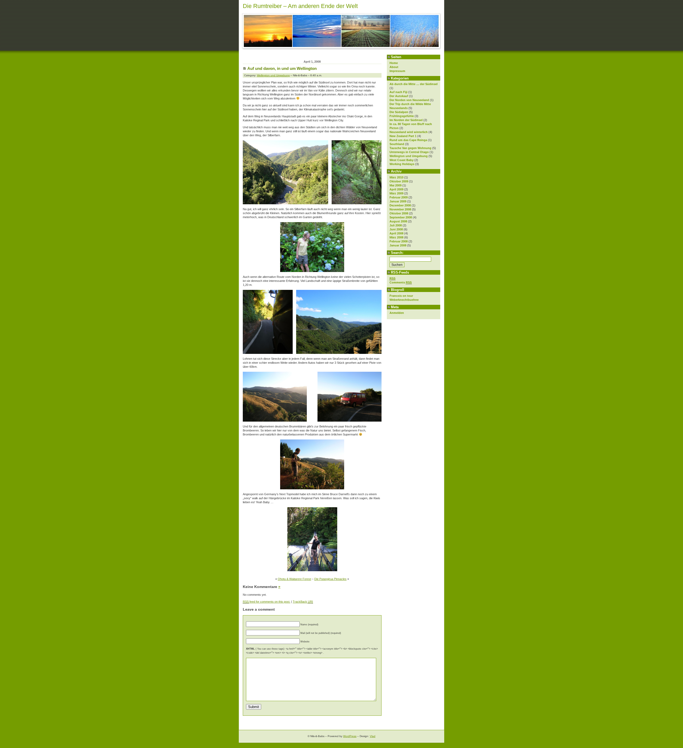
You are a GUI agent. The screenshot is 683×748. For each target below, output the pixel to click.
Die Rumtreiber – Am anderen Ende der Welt (300, 6)
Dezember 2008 (400, 205)
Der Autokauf (399, 96)
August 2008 (398, 221)
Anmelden (397, 312)
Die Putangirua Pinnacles (330, 579)
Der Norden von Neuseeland (409, 100)
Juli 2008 (396, 225)
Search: (397, 253)
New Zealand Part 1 (403, 136)
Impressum (397, 71)
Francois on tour (401, 295)
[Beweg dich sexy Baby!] (312, 539)
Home (394, 63)
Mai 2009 (396, 185)
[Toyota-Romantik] (349, 420)
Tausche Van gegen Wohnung (410, 148)
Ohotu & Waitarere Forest (294, 579)
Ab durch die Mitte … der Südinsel (414, 84)
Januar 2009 (398, 201)
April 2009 (396, 189)
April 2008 (396, 233)
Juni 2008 (396, 229)
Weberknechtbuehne (404, 299)
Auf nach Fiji (398, 92)
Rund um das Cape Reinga (408, 140)
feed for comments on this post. (266, 601)
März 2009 (396, 193)
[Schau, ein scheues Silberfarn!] (357, 203)
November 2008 (400, 209)
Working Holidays (402, 164)
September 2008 (401, 217)
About (394, 67)
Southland (397, 144)
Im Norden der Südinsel (406, 120)
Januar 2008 (398, 245)
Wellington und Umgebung (409, 156)
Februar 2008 (399, 241)
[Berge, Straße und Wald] (339, 352)
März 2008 (396, 237)
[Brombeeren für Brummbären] (312, 464)
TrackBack (303, 601)
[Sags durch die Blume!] (312, 271)
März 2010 (396, 177)
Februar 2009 (399, 197)
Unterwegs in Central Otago (409, 152)
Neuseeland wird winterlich (409, 132)
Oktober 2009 (399, 181)
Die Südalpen (399, 112)
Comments (401, 282)
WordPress (349, 736)
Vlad (372, 736)
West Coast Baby (402, 160)
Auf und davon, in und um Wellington (282, 68)
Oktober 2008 (399, 213)
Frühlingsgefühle (402, 116)
